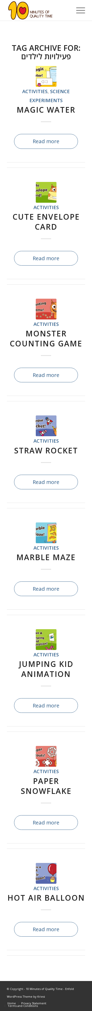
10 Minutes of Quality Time (44, 989)
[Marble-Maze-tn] (46, 532)
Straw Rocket (46, 450)
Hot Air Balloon (46, 897)
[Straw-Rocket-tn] (46, 425)
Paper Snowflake (46, 786)
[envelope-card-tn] (46, 192)
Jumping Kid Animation (46, 669)
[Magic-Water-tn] (46, 76)
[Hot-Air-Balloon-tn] (46, 873)
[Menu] (78, 10)
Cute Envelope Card (46, 221)
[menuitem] (78, 10)
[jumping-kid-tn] (46, 639)
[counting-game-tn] (46, 309)
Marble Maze (46, 557)
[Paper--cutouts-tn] (46, 756)
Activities (35, 91)
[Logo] (38, 10)
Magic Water (46, 109)
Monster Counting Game (46, 338)
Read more (46, 141)
